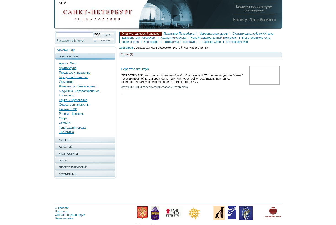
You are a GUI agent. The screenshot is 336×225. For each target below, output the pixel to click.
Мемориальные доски (213, 33)
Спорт (63, 118)
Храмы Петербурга (173, 37)
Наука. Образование (73, 100)
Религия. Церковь (71, 113)
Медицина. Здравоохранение (79, 91)
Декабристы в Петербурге (139, 37)
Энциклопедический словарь (140, 33)
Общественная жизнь (74, 104)
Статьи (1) (127, 54)
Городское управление (74, 72)
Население (66, 95)
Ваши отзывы (64, 218)
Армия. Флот (68, 63)
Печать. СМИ (68, 109)
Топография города (72, 127)
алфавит (105, 41)
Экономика (66, 132)
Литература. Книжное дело (77, 86)
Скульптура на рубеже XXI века (253, 33)
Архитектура (67, 68)
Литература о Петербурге (180, 41)
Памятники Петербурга (179, 33)
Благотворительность (256, 37)
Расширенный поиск (70, 40)
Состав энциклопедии (70, 215)
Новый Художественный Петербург (214, 37)
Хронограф (151, 41)
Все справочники (237, 41)
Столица (65, 123)
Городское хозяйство (73, 77)
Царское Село (211, 41)
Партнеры (61, 211)
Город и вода (130, 41)
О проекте (62, 208)
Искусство (66, 81)
